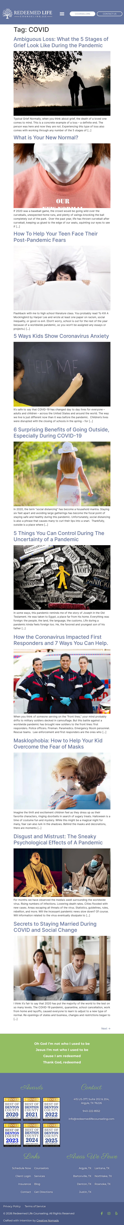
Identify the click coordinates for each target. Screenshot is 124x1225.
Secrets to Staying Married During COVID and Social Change (55, 927)
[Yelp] (116, 1213)
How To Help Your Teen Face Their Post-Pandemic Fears (56, 236)
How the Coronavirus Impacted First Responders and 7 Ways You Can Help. (61, 640)
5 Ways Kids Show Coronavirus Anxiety (61, 336)
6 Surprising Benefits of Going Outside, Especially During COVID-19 (61, 432)
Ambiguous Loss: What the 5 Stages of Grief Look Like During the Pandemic (61, 42)
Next (105, 1028)
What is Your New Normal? (46, 137)
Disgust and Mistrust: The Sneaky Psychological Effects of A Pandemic (58, 839)
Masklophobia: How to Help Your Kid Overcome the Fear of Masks (58, 743)
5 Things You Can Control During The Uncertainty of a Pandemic (59, 536)
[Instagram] (109, 1213)
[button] (62, 13)
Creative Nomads (47, 1220)
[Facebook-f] (101, 1213)
